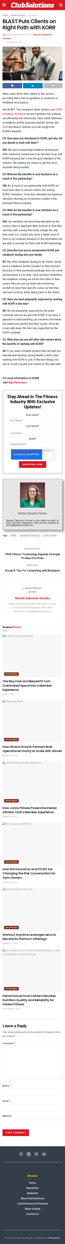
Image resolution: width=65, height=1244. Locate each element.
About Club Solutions (32, 1198)
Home (5, 15)
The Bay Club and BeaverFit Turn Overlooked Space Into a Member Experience (27, 685)
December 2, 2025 (11, 1009)
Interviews (32, 15)
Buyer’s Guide (32, 1209)
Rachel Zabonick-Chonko (32, 513)
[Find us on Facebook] (21, 1154)
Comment (9, 1043)
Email (6, 1101)
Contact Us (32, 1214)
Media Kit (32, 1193)
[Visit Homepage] (32, 5)
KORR (13, 535)
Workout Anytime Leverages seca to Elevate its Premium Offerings (29, 937)
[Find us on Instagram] (36, 1154)
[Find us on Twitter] (28, 1154)
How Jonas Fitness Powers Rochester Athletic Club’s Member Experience (29, 810)
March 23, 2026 (11, 817)
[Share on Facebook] (12, 85)
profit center (50, 535)
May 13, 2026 (9, 694)
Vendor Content (18, 15)
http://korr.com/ (17, 382)
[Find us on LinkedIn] (44, 1154)
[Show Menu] (4, 5)
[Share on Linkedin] (33, 85)
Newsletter (32, 1188)
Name (6, 1086)
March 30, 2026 (11, 756)
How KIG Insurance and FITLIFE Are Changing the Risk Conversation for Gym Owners (29, 873)
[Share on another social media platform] (53, 85)
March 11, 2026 (11, 943)
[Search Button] (60, 5)
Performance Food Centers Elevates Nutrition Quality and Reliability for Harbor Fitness (29, 1000)
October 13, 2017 (14, 42)
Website (7, 1116)
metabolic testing (29, 535)
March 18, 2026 (11, 882)
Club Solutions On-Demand (33, 1203)
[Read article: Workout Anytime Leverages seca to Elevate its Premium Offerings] (32, 909)
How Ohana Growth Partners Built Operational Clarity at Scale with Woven (32, 749)
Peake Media (54, 1237)
